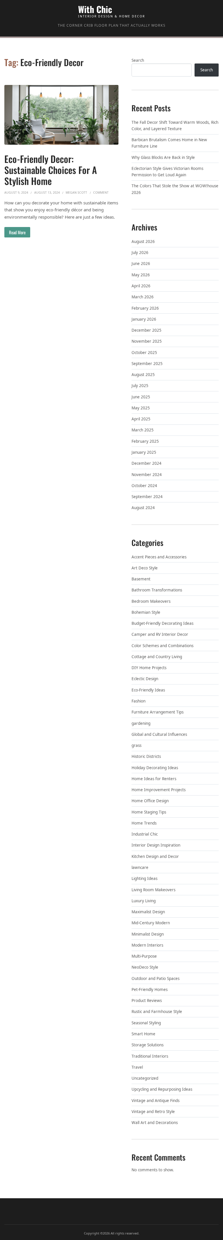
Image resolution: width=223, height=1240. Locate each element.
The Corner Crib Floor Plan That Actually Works (112, 25)
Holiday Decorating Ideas (155, 767)
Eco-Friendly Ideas (148, 690)
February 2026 (145, 308)
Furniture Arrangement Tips (158, 712)
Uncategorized (145, 1078)
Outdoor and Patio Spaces (155, 978)
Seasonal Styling (146, 1022)
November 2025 (147, 341)
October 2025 (144, 352)
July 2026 (140, 252)
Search (138, 60)
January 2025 (144, 452)
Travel (137, 1067)
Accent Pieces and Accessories (159, 557)
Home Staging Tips (149, 812)
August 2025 (143, 374)
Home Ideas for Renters (154, 778)
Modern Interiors (147, 945)
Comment (101, 192)
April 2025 (141, 419)
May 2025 (141, 408)
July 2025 (140, 385)
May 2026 (141, 274)
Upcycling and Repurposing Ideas (162, 1089)
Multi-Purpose (144, 956)
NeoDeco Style (145, 967)
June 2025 (141, 397)
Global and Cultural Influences (159, 734)
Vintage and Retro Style (153, 1111)
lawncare (140, 867)
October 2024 (144, 485)
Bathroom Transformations (157, 590)
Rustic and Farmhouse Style (157, 1011)
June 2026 (141, 263)
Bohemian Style (146, 612)
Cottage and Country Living (157, 656)
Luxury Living (144, 900)
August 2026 (143, 241)
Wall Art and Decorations (155, 1122)
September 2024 (147, 496)
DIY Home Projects (149, 667)
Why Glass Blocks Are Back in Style (163, 157)
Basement (141, 579)
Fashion (138, 701)
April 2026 (141, 285)
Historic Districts (146, 756)
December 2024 (146, 463)
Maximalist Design (148, 911)
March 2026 (143, 296)
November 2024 (147, 474)
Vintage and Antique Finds (155, 1100)
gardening (141, 723)
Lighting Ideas (144, 878)
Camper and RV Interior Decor (160, 634)
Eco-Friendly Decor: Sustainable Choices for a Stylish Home (50, 170)
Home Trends (144, 823)
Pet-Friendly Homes (150, 989)
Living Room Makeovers (153, 889)
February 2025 (145, 441)
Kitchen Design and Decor (155, 856)
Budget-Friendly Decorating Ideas (162, 623)
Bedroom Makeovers (151, 601)
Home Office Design (150, 800)
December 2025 (146, 330)
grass (136, 745)
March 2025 (143, 430)
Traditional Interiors (150, 1056)
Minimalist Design (148, 934)
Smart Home (143, 1033)
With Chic (95, 9)
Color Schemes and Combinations (162, 645)
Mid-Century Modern (151, 922)
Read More (17, 232)
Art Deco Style (145, 568)
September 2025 (147, 363)
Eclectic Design (145, 678)
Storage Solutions (147, 1044)
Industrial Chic (145, 834)
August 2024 (143, 507)
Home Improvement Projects (159, 789)
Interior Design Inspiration (156, 845)
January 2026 (144, 319)
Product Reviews (147, 1000)
